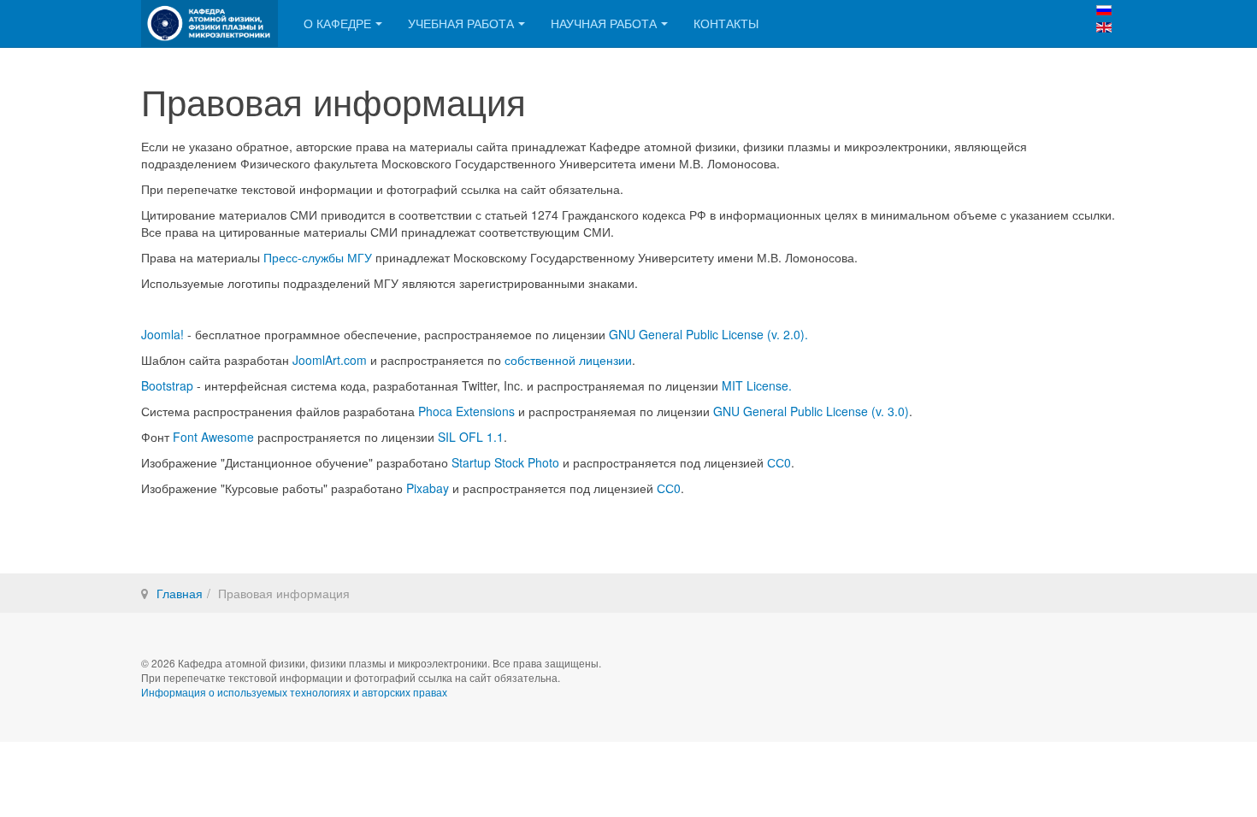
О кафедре (337, 23)
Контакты (725, 23)
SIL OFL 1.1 (471, 436)
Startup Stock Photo (505, 462)
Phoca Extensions (466, 411)
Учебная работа (461, 23)
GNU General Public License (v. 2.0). (708, 334)
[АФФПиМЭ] (209, 23)
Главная (179, 593)
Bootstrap (167, 385)
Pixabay (427, 488)
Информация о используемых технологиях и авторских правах (294, 692)
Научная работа (604, 23)
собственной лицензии (568, 359)
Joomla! (162, 334)
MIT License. (757, 385)
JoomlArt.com (329, 359)
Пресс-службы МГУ (317, 257)
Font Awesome (215, 436)
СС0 (779, 462)
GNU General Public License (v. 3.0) (811, 411)
